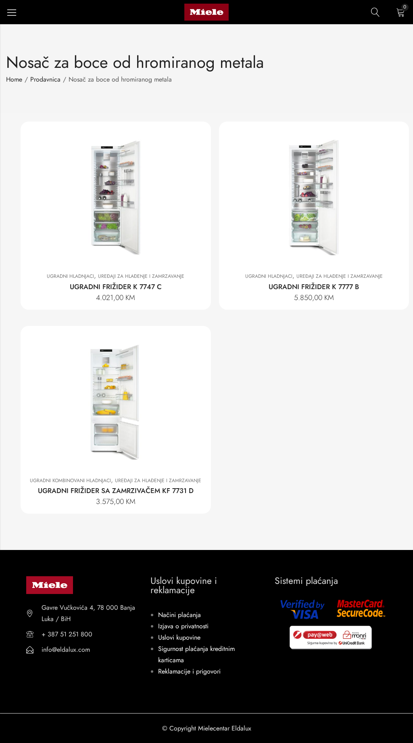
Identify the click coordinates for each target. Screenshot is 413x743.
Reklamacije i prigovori (189, 671)
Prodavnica (45, 79)
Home (14, 79)
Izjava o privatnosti (183, 626)
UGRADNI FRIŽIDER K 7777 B (314, 287)
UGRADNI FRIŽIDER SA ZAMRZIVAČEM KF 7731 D (116, 490)
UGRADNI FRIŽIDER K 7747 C (116, 287)
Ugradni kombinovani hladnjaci (70, 480)
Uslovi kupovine (179, 637)
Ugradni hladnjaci (70, 276)
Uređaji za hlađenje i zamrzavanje (141, 276)
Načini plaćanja (179, 614)
